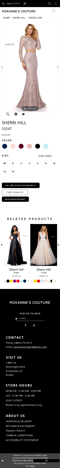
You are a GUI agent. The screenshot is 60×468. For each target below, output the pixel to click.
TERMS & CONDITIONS (19, 435)
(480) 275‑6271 (23, 342)
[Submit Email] (17, 318)
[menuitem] (25, 325)
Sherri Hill (19, 17)
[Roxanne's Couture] (18, 11)
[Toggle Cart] (55, 3)
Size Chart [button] (45, 155)
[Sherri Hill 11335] (43, 245)
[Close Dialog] (14, 460)
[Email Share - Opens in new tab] (23, 114)
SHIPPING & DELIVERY (19, 421)
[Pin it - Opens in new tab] (16, 114)
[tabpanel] (30, 67)
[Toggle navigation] (53, 11)
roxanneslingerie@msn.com (30, 347)
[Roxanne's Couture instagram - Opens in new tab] (24, 3)
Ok (46, 460)
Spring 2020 (35, 17)
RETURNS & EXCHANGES (20, 426)
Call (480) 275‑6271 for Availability (20, 185)
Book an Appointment (15, 199)
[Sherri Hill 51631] (16, 245)
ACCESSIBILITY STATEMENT (22, 440)
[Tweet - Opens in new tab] (8, 114)
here (32, 466)
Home (6, 17)
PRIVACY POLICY (15, 430)
